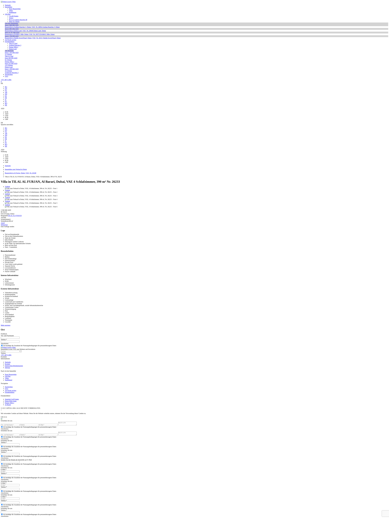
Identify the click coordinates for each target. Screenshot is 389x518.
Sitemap (7, 367)
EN (6, 89)
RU (6, 87)
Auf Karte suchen (10, 390)
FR (6, 98)
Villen (7, 378)
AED (6, 114)
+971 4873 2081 (6, 80)
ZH (6, 94)
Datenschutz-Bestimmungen (14, 366)
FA (6, 90)
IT (5, 99)
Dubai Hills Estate (11, 401)
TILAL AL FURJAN (15, 215)
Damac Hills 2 (9, 403)
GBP (6, 119)
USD (6, 115)
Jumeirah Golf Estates (12, 399)
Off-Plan (7, 376)
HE (6, 105)
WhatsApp (4, 225)
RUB (6, 117)
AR (6, 92)
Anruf (3, 223)
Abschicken (4, 343)
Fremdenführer (9, 392)
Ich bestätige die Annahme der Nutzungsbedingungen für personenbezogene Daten (29, 345)
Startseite (8, 362)
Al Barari (8, 405)
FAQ (6, 389)
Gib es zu (4, 417)
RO (6, 103)
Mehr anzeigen (5, 325)
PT (6, 101)
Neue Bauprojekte (11, 374)
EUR (6, 112)
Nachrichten (9, 387)
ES (6, 96)
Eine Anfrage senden (7, 226)
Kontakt (7, 364)
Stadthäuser (8, 380)
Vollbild (7, 186)
